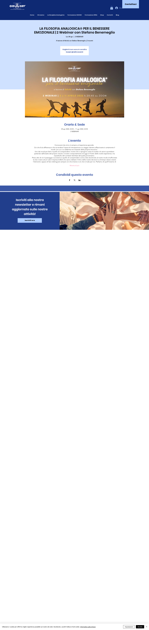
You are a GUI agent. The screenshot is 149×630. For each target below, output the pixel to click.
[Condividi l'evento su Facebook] (70, 180)
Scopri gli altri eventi (74, 52)
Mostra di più (74, 165)
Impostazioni (129, 627)
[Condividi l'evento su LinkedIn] (79, 180)
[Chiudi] (146, 626)
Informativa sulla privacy (88, 627)
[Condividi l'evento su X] (75, 180)
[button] (111, 8)
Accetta (140, 627)
